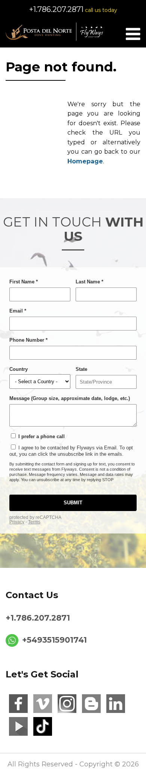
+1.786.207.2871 (56, 9)
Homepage (85, 161)
